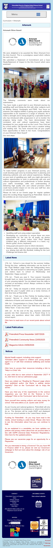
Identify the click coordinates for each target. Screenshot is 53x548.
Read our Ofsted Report (14, 520)
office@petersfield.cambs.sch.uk (14, 509)
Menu (15, 14)
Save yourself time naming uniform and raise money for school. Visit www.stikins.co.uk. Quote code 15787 (27, 401)
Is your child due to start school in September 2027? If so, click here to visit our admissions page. (27, 376)
